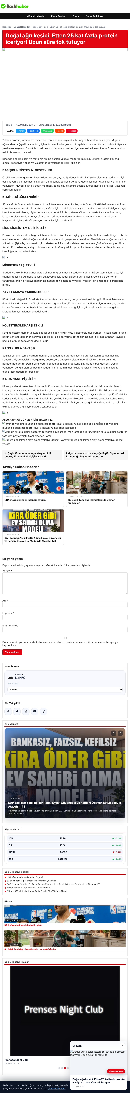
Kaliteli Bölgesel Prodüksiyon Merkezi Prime (28, 887)
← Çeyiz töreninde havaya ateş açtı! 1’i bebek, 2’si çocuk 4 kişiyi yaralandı (28, 455)
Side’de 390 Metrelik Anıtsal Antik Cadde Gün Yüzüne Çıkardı (37, 891)
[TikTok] (43, 711)
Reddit (60, 131)
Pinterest (72, 131)
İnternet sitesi (10, 625)
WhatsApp (47, 131)
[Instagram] (25, 711)
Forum (76, 16)
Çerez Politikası (94, 16)
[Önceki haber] (113, 733)
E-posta (8, 613)
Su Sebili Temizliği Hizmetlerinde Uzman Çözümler (31, 880)
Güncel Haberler (36, 16)
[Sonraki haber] (120, 733)
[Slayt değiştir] (59, 1068)
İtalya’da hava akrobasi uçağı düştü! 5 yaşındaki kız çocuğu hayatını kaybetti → (95, 455)
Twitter (21, 131)
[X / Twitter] (17, 711)
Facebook (33, 131)
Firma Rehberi (58, 16)
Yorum (7, 570)
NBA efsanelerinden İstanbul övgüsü (25, 877)
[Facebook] (8, 711)
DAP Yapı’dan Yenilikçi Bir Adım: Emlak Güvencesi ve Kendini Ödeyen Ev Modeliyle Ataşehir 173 (53, 884)
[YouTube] (34, 711)
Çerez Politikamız (56, 1088)
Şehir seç (13, 683)
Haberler (6, 27)
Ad (5, 600)
